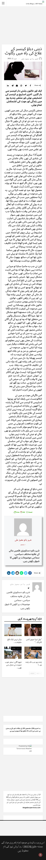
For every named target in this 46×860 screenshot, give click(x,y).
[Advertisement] (23, 25)
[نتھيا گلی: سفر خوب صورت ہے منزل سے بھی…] (13, 653)
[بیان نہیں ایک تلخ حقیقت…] (13, 630)
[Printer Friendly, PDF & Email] (23, 512)
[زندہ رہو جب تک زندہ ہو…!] (33, 653)
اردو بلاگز (36, 626)
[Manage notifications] (40, 855)
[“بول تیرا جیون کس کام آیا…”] (33, 630)
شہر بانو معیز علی (23, 540)
